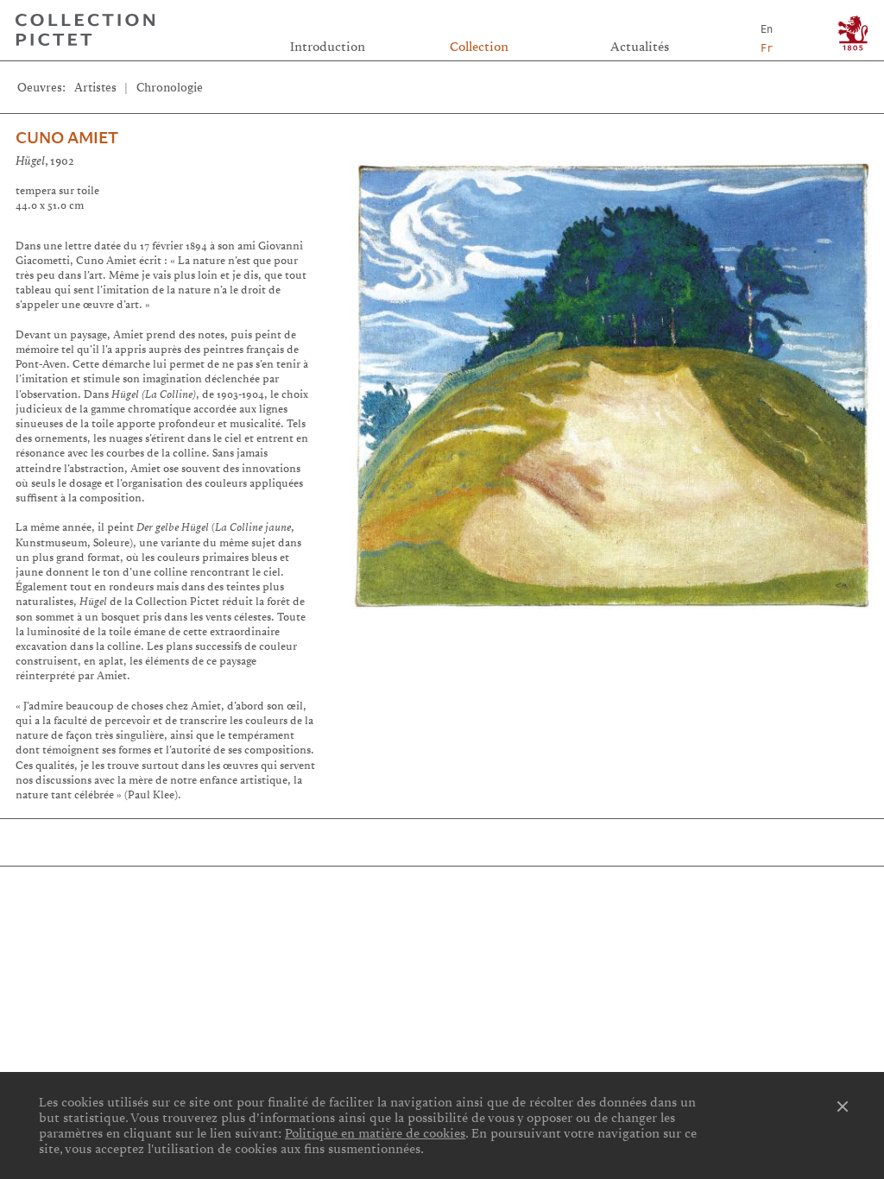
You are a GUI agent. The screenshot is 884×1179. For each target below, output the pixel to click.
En (767, 29)
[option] (611, 377)
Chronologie (169, 87)
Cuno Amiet (67, 138)
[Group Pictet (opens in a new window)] (852, 33)
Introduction (327, 46)
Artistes (95, 87)
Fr (767, 48)
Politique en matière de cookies (375, 1133)
